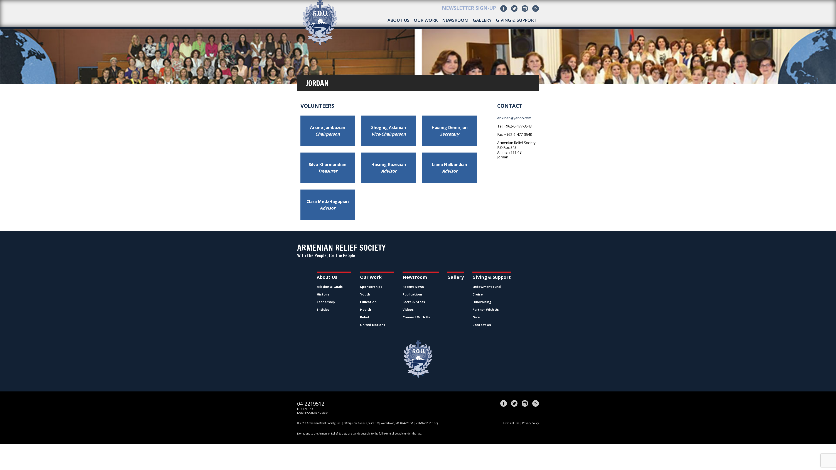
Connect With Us (416, 317)
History (323, 294)
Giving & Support (516, 20)
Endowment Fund (486, 286)
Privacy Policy (530, 423)
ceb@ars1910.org (427, 423)
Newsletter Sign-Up (469, 7)
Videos (408, 309)
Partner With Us (485, 309)
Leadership (326, 302)
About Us (399, 20)
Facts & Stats (414, 302)
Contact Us (481, 324)
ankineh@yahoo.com (514, 118)
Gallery (482, 20)
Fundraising (481, 302)
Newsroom (455, 20)
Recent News (413, 286)
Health (365, 309)
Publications (413, 294)
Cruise (477, 294)
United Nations (372, 324)
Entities (323, 309)
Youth (365, 294)
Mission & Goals (330, 286)
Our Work (426, 20)
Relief (364, 317)
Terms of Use (511, 423)
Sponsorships (371, 286)
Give (476, 317)
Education (368, 302)
